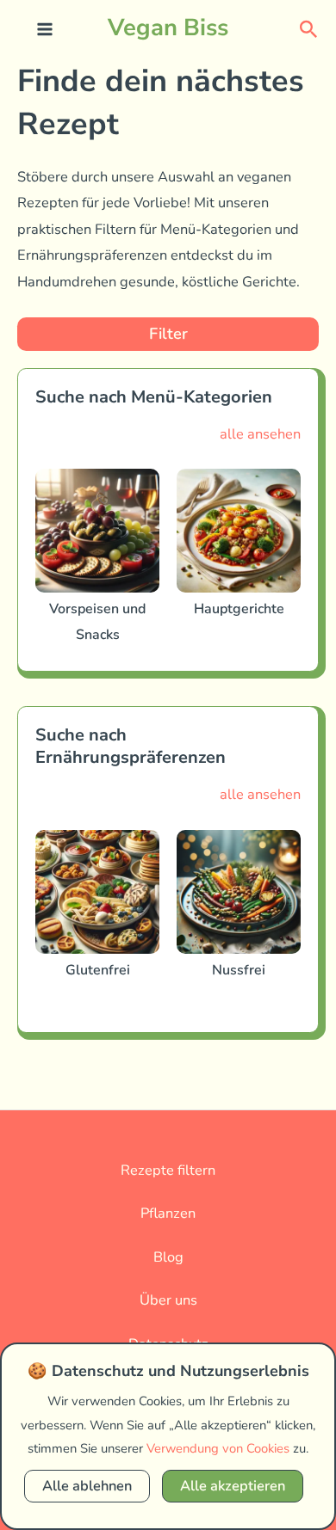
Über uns (168, 1300)
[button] (309, 28)
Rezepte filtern (168, 1170)
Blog (168, 1257)
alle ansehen (260, 434)
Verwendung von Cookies (217, 1448)
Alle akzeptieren (232, 1486)
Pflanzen (168, 1213)
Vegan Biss (168, 27)
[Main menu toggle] (45, 29)
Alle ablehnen (87, 1486)
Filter (168, 333)
